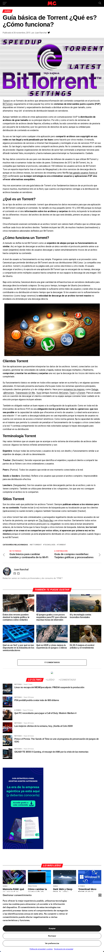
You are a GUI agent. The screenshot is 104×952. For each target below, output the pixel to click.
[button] (100, 895)
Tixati (72, 393)
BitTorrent (8, 104)
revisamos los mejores (73, 389)
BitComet (63, 393)
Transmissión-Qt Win (25, 393)
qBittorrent (8, 393)
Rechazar (52, 936)
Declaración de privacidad (63, 949)
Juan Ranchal (41, 33)
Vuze (38, 393)
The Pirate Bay (46, 520)
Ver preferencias (52, 943)
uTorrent (81, 393)
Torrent (6, 100)
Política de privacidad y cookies (41, 949)
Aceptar (52, 928)
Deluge (94, 389)
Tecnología (49, 545)
